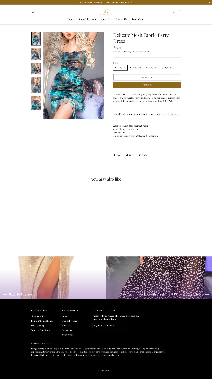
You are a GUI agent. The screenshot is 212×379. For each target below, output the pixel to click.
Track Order (138, 19)
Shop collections (69, 321)
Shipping (127, 52)
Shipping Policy (38, 316)
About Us (106, 19)
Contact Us (121, 19)
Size (115, 63)
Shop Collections (87, 19)
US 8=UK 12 (151, 67)
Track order (67, 334)
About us (66, 325)
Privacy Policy (37, 325)
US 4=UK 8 (120, 67)
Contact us (67, 330)
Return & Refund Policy (42, 321)
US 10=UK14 (167, 67)
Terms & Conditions (40, 330)
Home (70, 19)
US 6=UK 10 (135, 67)
